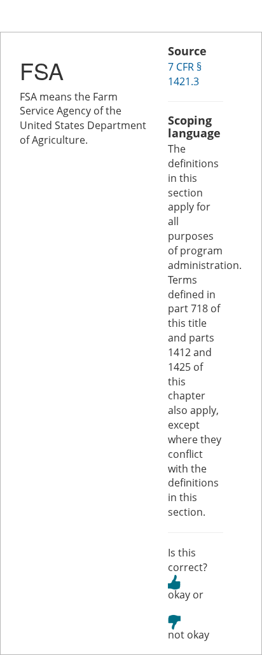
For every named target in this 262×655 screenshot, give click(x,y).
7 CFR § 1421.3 (185, 74)
